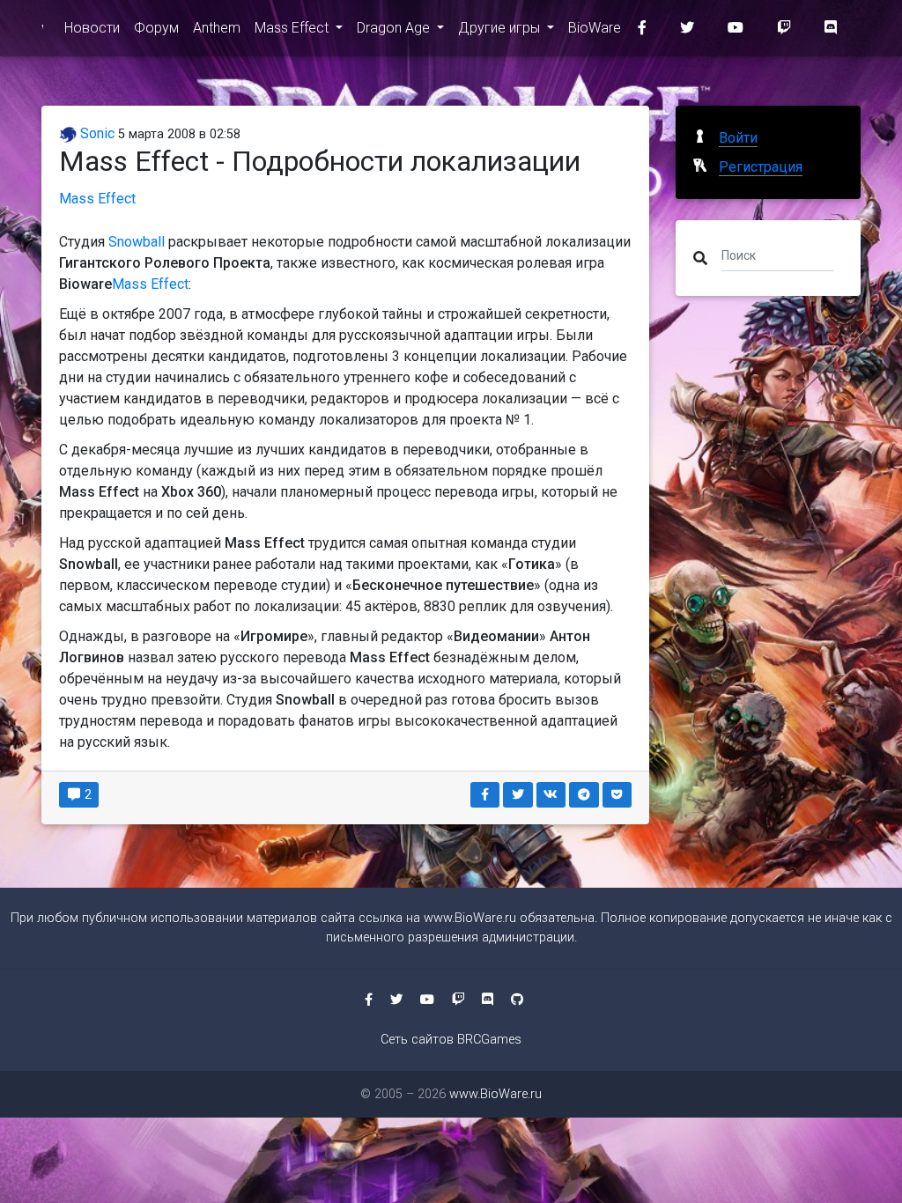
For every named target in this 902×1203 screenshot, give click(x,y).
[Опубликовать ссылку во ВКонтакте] (551, 795)
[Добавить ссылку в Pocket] (617, 795)
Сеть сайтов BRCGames (451, 1039)
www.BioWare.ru (470, 918)
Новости (92, 27)
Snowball (136, 241)
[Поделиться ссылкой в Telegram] (584, 795)
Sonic (96, 133)
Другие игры (500, 27)
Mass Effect (293, 27)
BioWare (594, 27)
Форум (156, 27)
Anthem (216, 27)
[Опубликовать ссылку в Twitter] (518, 795)
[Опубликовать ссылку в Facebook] (485, 795)
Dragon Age (395, 27)
